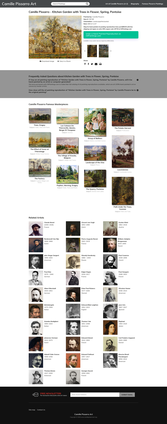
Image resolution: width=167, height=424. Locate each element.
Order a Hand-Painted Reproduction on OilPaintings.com (103, 34)
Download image (48, 61)
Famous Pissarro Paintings (152, 4)
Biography (135, 4)
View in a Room (65, 61)
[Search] (87, 4)
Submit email (127, 395)
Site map (32, 410)
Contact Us (41, 410)
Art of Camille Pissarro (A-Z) (117, 4)
